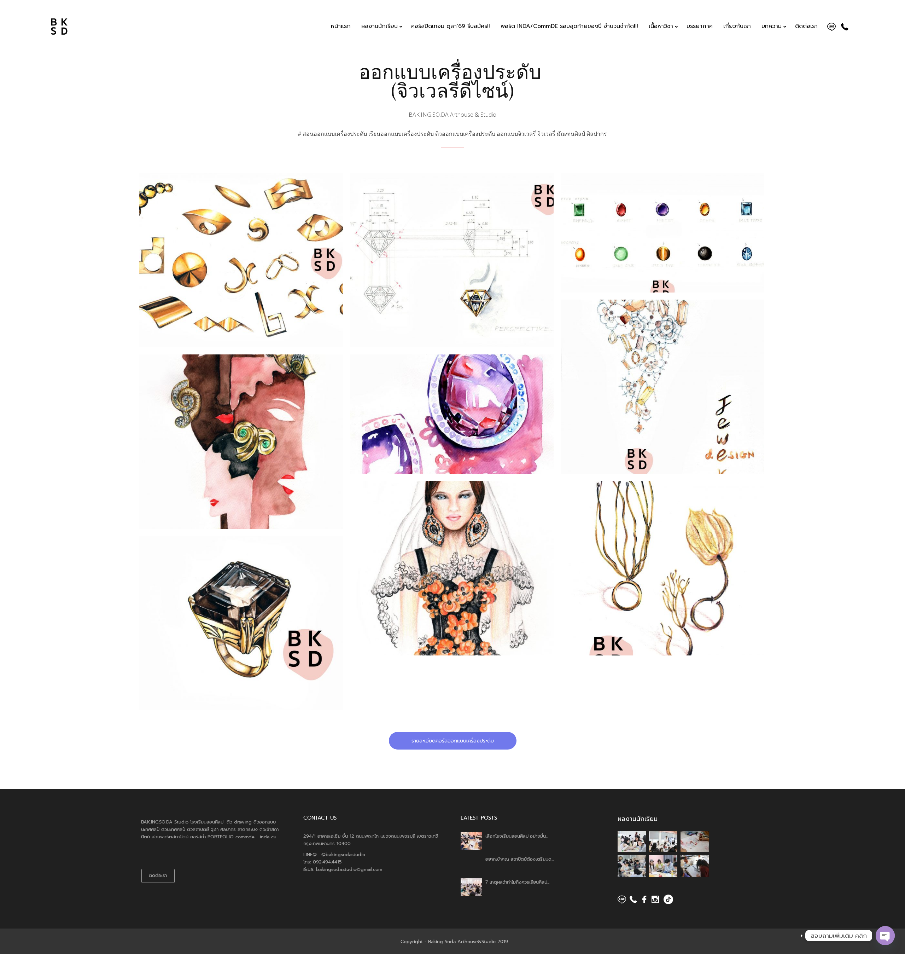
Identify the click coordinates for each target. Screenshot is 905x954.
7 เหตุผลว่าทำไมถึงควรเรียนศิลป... (517, 882)
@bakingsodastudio (343, 854)
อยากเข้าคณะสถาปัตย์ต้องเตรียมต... (519, 859)
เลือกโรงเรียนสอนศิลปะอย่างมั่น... (516, 836)
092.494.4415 (327, 861)
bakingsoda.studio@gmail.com (349, 869)
